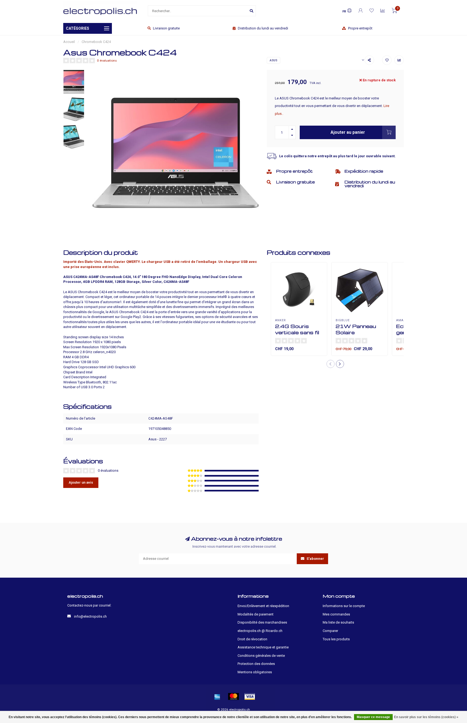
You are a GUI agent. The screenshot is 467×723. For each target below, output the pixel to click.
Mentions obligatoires (255, 672)
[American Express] (217, 696)
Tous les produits (336, 639)
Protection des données (256, 664)
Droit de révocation (252, 639)
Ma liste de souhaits (338, 622)
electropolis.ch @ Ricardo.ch (260, 631)
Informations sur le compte (344, 606)
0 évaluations (107, 60)
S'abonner (315, 559)
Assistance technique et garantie (263, 647)
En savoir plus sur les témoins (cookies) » (426, 717)
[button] (330, 364)
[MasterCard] (233, 696)
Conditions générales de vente (261, 656)
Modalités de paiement (255, 614)
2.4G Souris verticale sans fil (297, 329)
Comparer (330, 631)
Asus (273, 60)
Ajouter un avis (81, 482)
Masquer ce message (373, 717)
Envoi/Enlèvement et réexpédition (263, 606)
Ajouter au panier (348, 132)
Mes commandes (336, 614)
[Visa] (249, 696)
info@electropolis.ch (90, 616)
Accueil (69, 42)
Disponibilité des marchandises (262, 622)
